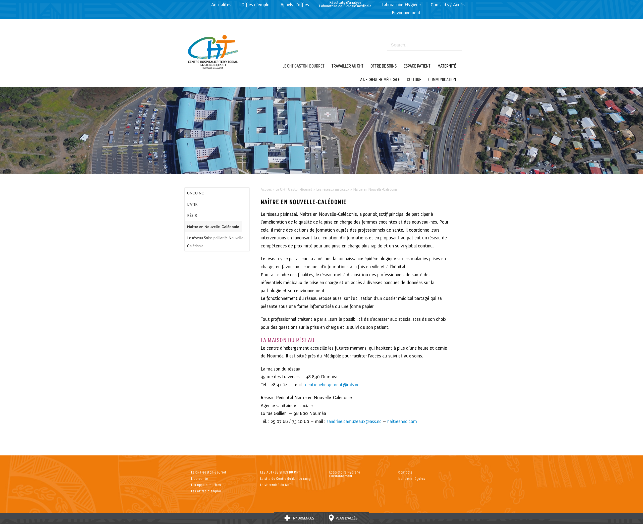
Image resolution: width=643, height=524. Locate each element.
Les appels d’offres (206, 485)
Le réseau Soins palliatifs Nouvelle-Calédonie (216, 241)
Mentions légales (411, 478)
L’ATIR (192, 204)
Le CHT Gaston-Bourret (294, 189)
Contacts (405, 472)
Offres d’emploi (256, 5)
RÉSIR (192, 215)
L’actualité (199, 478)
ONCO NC (195, 193)
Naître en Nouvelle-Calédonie (213, 226)
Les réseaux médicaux (332, 189)
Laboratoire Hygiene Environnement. (344, 474)
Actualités (221, 5)
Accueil (266, 189)
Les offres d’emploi (206, 491)
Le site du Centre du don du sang (285, 478)
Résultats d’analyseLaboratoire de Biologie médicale (345, 4)
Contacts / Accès (448, 5)
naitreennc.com (402, 421)
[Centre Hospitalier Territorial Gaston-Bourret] (213, 50)
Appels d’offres (295, 5)
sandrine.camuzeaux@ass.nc (354, 421)
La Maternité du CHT (275, 485)
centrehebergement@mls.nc (332, 385)
